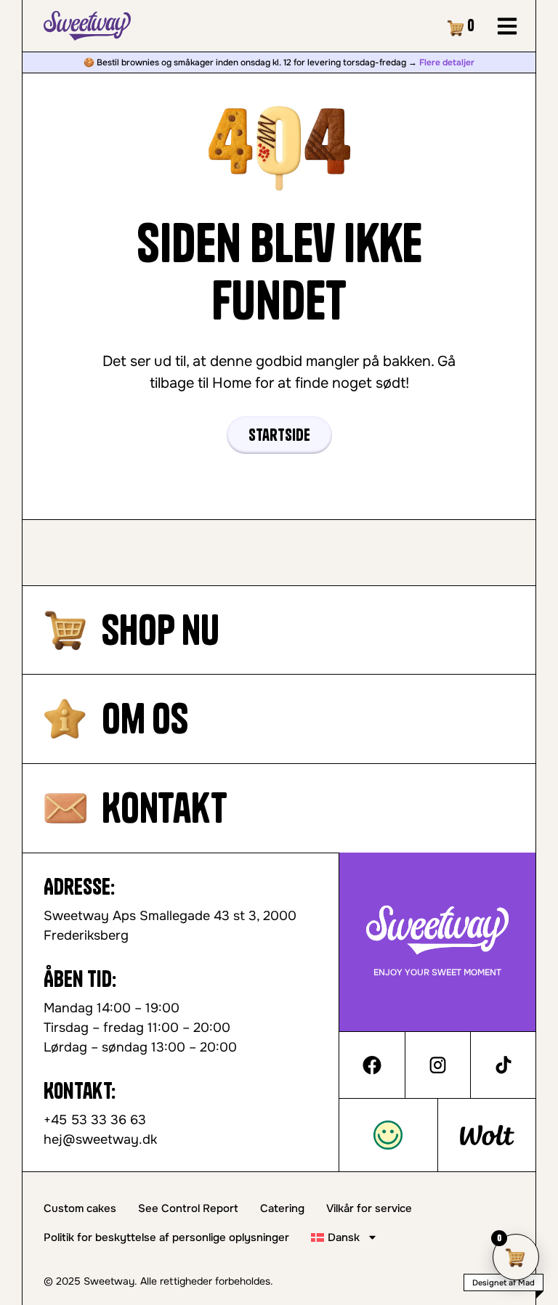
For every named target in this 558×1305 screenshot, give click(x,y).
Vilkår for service (369, 1208)
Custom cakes (80, 1208)
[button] (507, 25)
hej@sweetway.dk (100, 1139)
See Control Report (188, 1208)
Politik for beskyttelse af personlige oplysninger (166, 1237)
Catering (282, 1208)
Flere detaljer (446, 62)
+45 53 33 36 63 (95, 1120)
